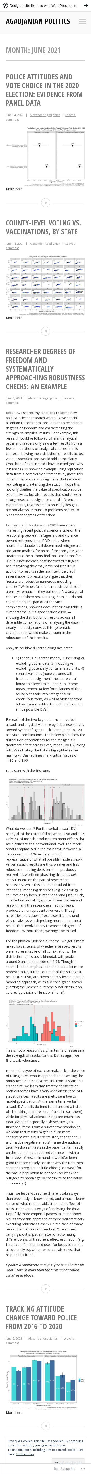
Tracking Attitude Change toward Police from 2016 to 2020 (41, 1317)
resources (49, 1249)
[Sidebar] (82, 22)
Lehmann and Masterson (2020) (31, 525)
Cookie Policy (25, 1454)
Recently (12, 412)
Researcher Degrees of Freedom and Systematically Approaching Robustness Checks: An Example (45, 368)
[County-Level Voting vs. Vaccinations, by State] (45, 331)
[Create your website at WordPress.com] (45, 5)
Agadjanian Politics (38, 21)
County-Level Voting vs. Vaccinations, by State (43, 227)
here (18, 189)
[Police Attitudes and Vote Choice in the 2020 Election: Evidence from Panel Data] (45, 202)
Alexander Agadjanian (45, 115)
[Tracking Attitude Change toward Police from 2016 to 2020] (45, 1426)
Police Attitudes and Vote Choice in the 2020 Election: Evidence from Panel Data (44, 90)
